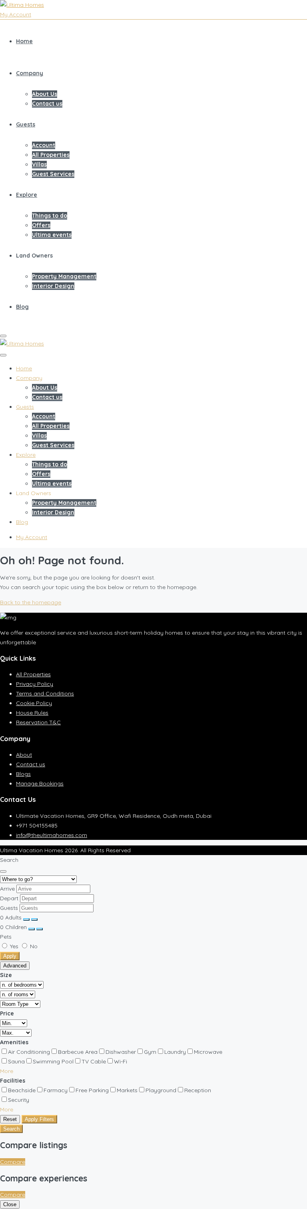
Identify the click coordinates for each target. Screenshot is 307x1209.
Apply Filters (39, 1119)
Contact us (47, 103)
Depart (9, 898)
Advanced (14, 966)
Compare (12, 1161)
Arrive (7, 888)
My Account (15, 14)
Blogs (23, 773)
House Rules (32, 712)
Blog (22, 306)
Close (9, 1204)
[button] (6, 1071)
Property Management (64, 276)
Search (11, 1129)
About (24, 754)
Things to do (49, 215)
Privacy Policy (34, 683)
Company (29, 73)
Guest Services (53, 174)
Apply (9, 956)
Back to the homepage (30, 602)
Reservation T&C (38, 722)
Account (43, 145)
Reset (10, 1119)
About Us (44, 94)
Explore (26, 194)
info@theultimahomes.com (51, 835)
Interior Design (53, 286)
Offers (41, 225)
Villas (39, 164)
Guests (25, 124)
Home (24, 41)
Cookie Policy (34, 703)
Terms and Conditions (45, 693)
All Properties (51, 154)
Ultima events (52, 234)
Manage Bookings (40, 783)
